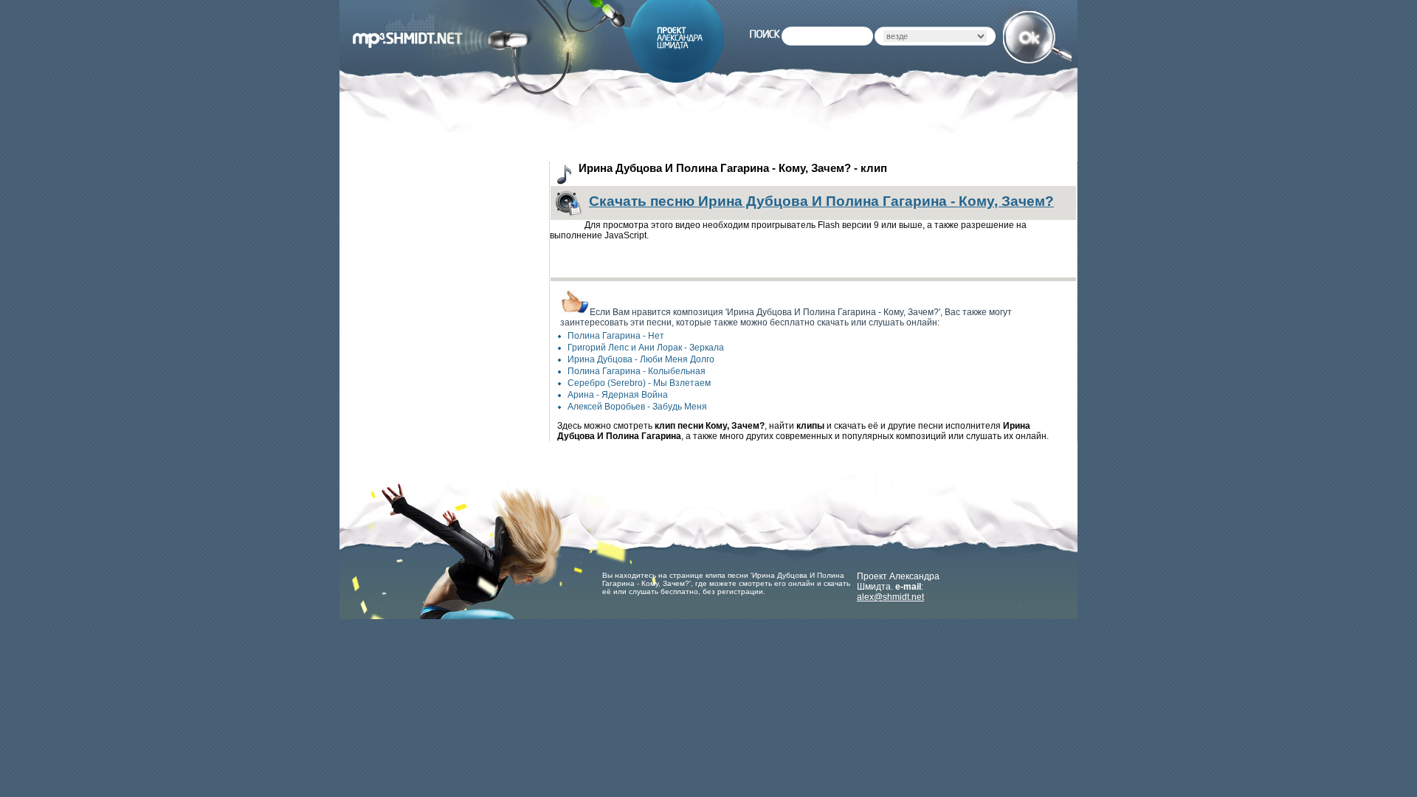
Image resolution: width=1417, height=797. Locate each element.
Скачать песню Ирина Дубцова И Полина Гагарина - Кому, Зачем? (821, 201)
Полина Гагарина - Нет (616, 336)
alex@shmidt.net (890, 597)
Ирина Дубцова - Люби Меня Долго (641, 359)
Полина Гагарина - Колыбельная (637, 371)
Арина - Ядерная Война (618, 395)
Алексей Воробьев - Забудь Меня (637, 406)
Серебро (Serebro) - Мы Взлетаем (639, 383)
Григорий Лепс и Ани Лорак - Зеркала (646, 347)
